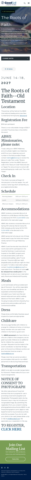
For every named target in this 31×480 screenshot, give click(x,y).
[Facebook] (2, 467)
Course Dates (7, 58)
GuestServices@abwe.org (15, 267)
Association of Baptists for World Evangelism (10, 472)
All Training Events (8, 11)
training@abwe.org (13, 158)
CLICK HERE (21, 218)
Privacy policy (20, 474)
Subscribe (15, 459)
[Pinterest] (5, 467)
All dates (9, 69)
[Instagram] (8, 467)
